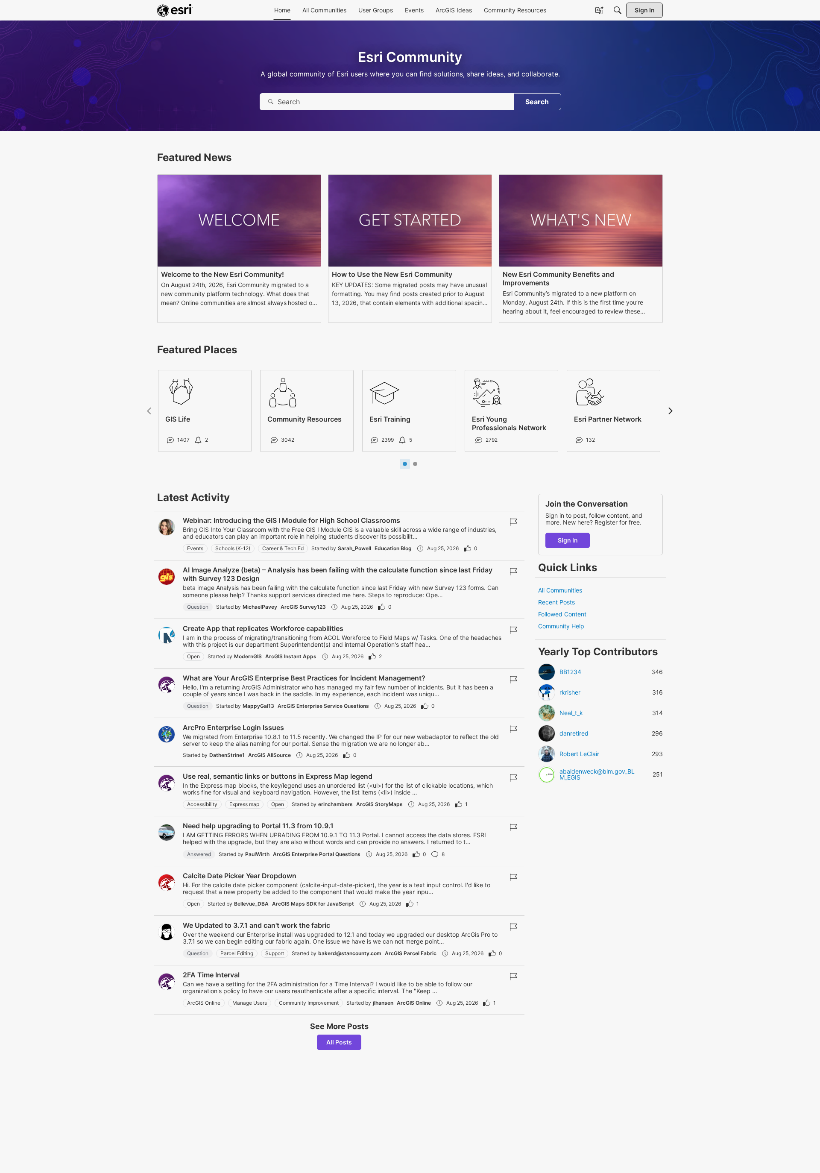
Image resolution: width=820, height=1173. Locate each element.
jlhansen (383, 1003)
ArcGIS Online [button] (203, 1003)
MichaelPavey (260, 607)
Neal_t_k (571, 713)
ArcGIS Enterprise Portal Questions (316, 854)
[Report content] (513, 522)
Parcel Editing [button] (236, 953)
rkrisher (569, 692)
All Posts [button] (339, 1042)
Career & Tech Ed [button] (283, 548)
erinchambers (335, 804)
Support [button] (274, 953)
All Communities (560, 590)
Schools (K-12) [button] (232, 548)
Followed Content (562, 614)
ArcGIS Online (414, 1003)
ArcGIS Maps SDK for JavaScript (313, 903)
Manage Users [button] (249, 1003)
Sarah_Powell (354, 548)
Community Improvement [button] (309, 1003)
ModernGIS (248, 656)
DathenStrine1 (227, 755)
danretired (574, 733)
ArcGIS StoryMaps (379, 804)
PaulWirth (257, 854)
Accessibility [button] (202, 804)
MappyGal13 (258, 706)
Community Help (561, 626)
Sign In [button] (568, 540)
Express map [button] (244, 804)
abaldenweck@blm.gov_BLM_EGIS (597, 774)
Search (537, 101)
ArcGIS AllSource (269, 755)
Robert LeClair (579, 754)
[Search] (617, 10)
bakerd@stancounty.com (349, 953)
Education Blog (393, 548)
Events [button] (195, 548)
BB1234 (570, 672)
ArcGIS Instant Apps (290, 656)
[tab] (405, 464)
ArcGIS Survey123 (303, 607)
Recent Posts (556, 602)
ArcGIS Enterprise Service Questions (323, 706)
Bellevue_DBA (251, 903)
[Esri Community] (175, 10)
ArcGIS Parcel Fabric (410, 953)
